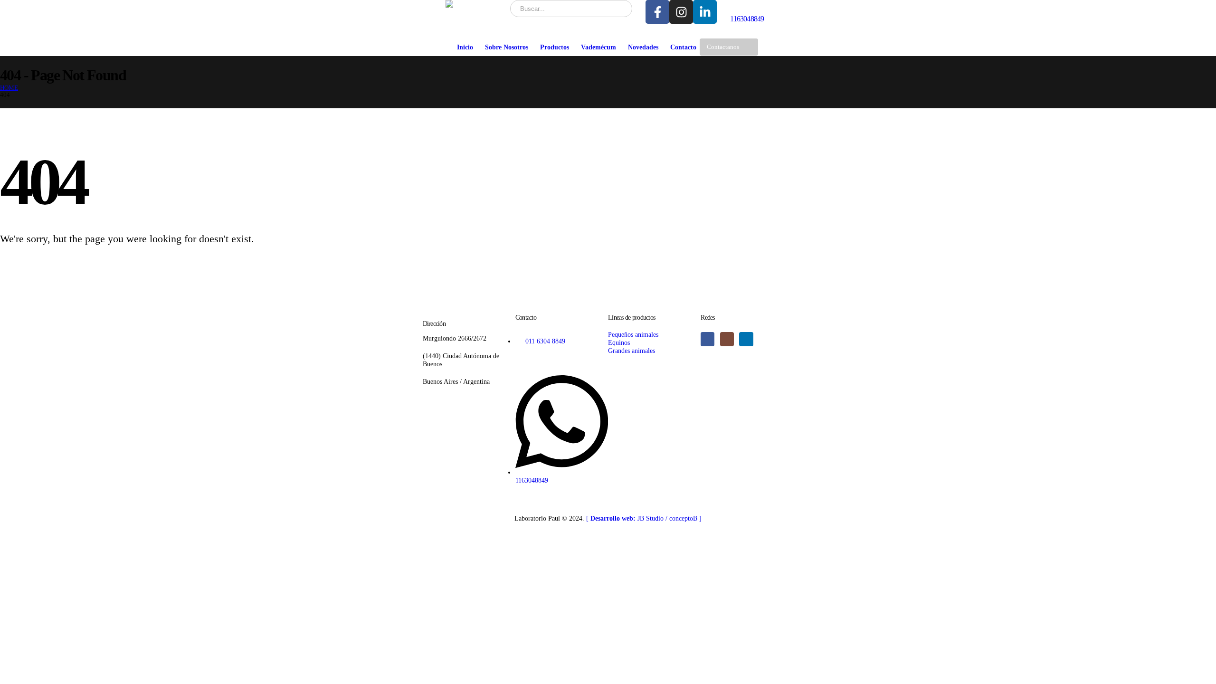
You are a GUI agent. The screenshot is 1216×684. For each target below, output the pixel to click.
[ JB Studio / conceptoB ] (644, 518)
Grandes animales (631, 350)
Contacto (683, 47)
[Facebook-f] (657, 12)
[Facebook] (707, 339)
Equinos (619, 342)
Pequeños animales (633, 334)
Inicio (465, 47)
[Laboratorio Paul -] (475, 4)
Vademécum (598, 47)
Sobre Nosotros (506, 47)
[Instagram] (681, 12)
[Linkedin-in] (705, 12)
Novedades (643, 47)
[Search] (619, 8)
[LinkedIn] (746, 339)
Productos (554, 47)
